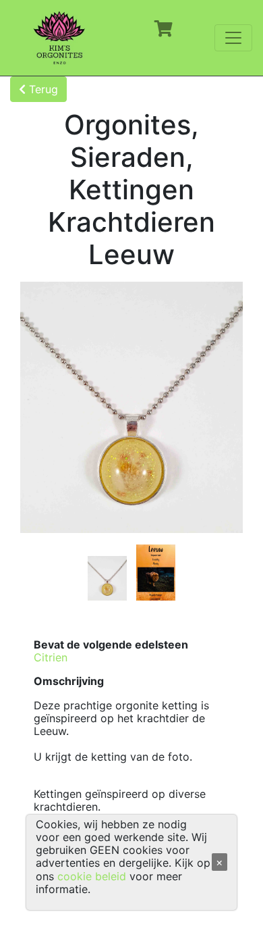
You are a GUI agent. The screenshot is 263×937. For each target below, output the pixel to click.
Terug (42, 89)
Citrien (50, 657)
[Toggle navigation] (233, 37)
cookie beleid (91, 876)
